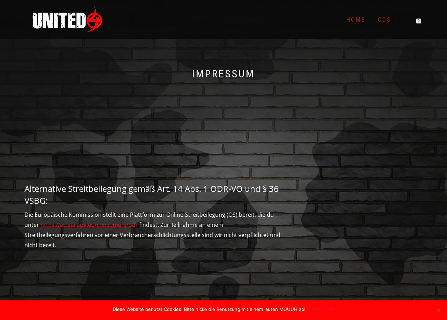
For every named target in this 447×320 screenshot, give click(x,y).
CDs (384, 19)
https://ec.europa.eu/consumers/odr (89, 225)
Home (355, 19)
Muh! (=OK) (322, 309)
